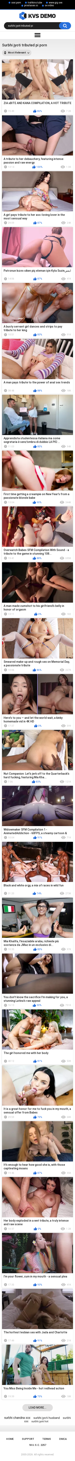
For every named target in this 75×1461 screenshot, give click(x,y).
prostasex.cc (31, 5)
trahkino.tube (35, 2)
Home (10, 1438)
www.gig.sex (55, 2)
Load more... (37, 1407)
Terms (46, 1438)
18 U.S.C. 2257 (37, 1444)
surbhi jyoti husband (46, 1418)
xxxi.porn (16, 2)
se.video (49, 5)
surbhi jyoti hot (39, 1421)
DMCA (63, 1438)
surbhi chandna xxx (17, 1418)
